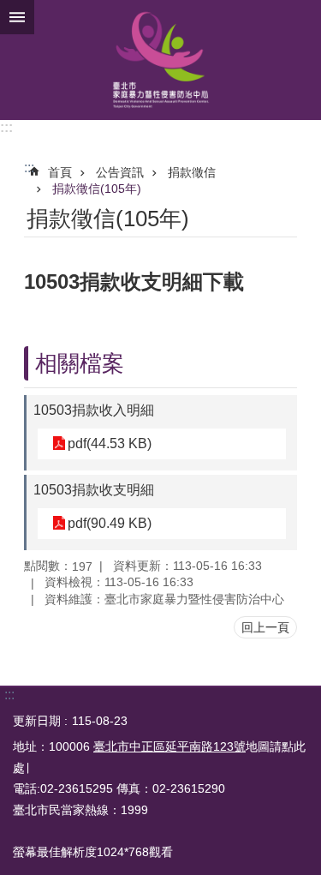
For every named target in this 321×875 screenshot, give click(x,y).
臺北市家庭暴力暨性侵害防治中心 (160, 60)
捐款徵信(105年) (96, 188)
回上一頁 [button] (265, 627)
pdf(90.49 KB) (110, 523)
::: (6, 127)
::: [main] (29, 167)
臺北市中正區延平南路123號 (169, 746)
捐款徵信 (192, 172)
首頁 (60, 172)
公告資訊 (120, 172)
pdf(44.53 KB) (110, 443)
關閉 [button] (17, 17)
